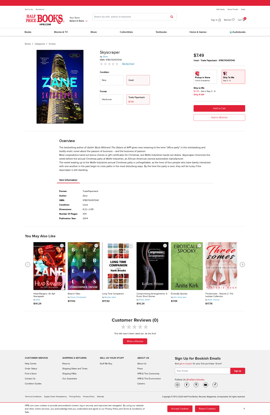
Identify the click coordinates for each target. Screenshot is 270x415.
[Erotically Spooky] (187, 266)
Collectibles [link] (126, 32)
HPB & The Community (148, 373)
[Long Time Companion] (118, 266)
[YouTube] (205, 384)
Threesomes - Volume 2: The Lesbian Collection (219, 295)
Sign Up (237, 371)
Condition (104, 72)
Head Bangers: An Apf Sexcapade (44, 295)
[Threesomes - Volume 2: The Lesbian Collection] (221, 266)
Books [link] (28, 32)
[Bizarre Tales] (84, 266)
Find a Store (31, 373)
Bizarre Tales (74, 294)
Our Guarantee (69, 378)
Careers (141, 383)
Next (242, 264)
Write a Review (135, 341)
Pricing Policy (75, 396)
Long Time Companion (113, 294)
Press (140, 368)
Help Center (31, 363)
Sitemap (100, 396)
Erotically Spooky (179, 294)
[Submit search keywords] (172, 16)
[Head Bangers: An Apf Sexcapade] (49, 266)
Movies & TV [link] (61, 32)
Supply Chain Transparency (55, 396)
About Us (141, 363)
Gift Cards (220, 9)
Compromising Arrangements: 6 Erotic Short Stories (152, 295)
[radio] (111, 80)
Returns (66, 363)
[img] (109, 64)
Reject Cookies (207, 408)
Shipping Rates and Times (75, 368)
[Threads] (196, 384)
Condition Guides (33, 383)
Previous (27, 264)
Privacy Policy (89, 396)
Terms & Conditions (33, 396)
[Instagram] (177, 384)
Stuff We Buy (106, 363)
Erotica (52, 44)
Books (28, 44)
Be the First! (128, 63)
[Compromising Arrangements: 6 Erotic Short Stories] (152, 266)
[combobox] (134, 16)
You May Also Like (40, 236)
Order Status (31, 368)
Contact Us (30, 378)
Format (103, 91)
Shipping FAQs (69, 373)
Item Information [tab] (68, 180)
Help (243, 9)
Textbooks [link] (161, 32)
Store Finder (233, 9)
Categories (40, 44)
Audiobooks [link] (238, 32)
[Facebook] (186, 384)
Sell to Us (29, 9)
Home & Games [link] (198, 32)
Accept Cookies (180, 408)
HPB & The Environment (149, 378)
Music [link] (94, 32)
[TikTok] (215, 384)
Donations (40, 9)
